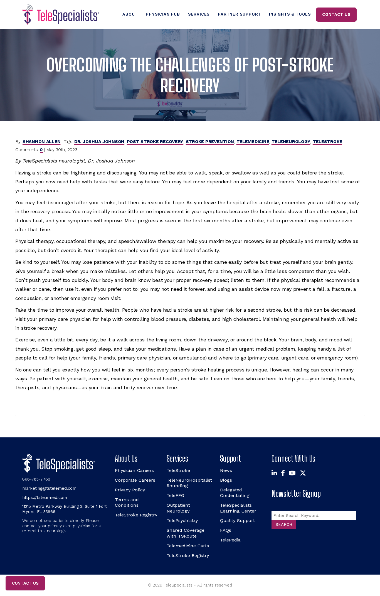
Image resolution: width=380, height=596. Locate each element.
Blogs (226, 480)
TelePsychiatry (182, 520)
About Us (126, 458)
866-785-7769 (36, 479)
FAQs (225, 530)
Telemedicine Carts (188, 545)
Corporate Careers (135, 480)
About (130, 14)
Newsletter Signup (296, 493)
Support (230, 458)
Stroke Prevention (210, 141)
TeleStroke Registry (136, 515)
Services (199, 14)
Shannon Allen (42, 141)
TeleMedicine (252, 141)
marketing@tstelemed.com (49, 488)
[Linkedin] (274, 473)
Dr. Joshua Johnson (99, 141)
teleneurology (291, 141)
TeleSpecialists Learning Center (238, 508)
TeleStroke (327, 141)
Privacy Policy (130, 489)
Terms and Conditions (127, 502)
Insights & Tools (290, 14)
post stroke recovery (155, 141)
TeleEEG (175, 495)
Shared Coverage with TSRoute (185, 533)
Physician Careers (134, 470)
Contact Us (336, 14)
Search (284, 524)
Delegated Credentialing (235, 492)
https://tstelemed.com (44, 497)
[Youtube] (292, 473)
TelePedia (230, 540)
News (226, 470)
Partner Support (239, 14)
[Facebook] (283, 473)
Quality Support (237, 520)
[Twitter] (303, 473)
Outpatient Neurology (178, 508)
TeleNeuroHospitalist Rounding (189, 482)
